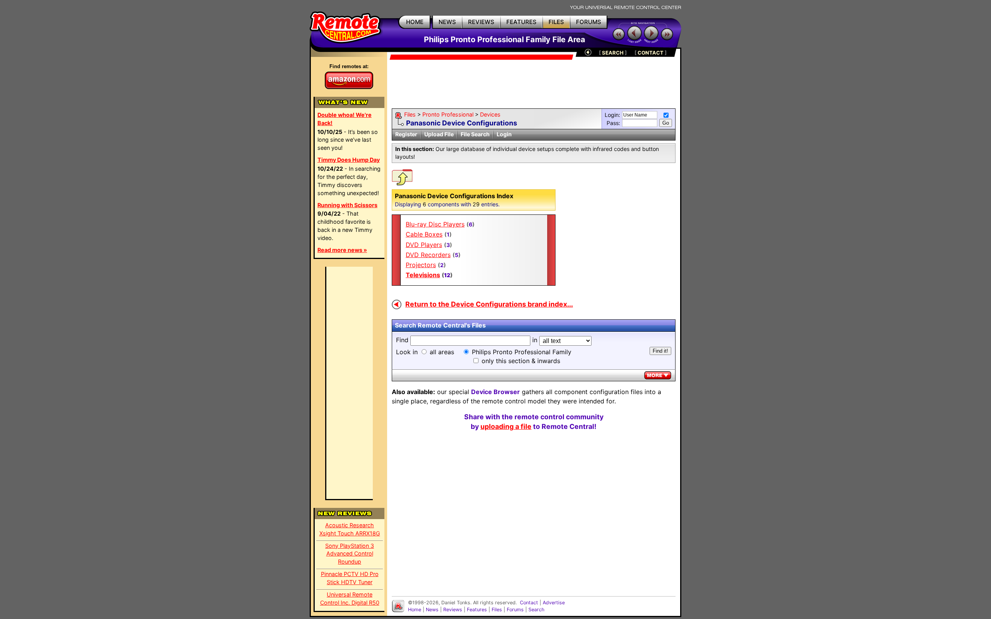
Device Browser (495, 392)
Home (414, 609)
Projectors (421, 265)
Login (504, 134)
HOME (414, 22)
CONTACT (651, 53)
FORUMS (588, 22)
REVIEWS (481, 22)
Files (410, 114)
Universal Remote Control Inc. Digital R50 (349, 598)
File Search (475, 134)
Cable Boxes (424, 234)
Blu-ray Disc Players (435, 224)
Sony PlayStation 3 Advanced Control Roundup (349, 553)
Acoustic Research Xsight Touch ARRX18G (349, 529)
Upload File (439, 134)
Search (536, 609)
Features (477, 609)
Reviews (452, 609)
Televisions (423, 275)
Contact (529, 602)
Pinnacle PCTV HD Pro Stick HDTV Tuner (350, 578)
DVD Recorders (428, 255)
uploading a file (506, 426)
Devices (490, 114)
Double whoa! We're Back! (344, 118)
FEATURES (521, 22)
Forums (515, 609)
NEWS (447, 22)
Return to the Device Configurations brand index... (489, 304)
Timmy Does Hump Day (348, 159)
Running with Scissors (347, 205)
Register (406, 134)
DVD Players (424, 245)
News (432, 609)
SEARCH (613, 53)
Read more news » (342, 250)
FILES (556, 22)
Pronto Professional (447, 114)
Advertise (554, 602)
